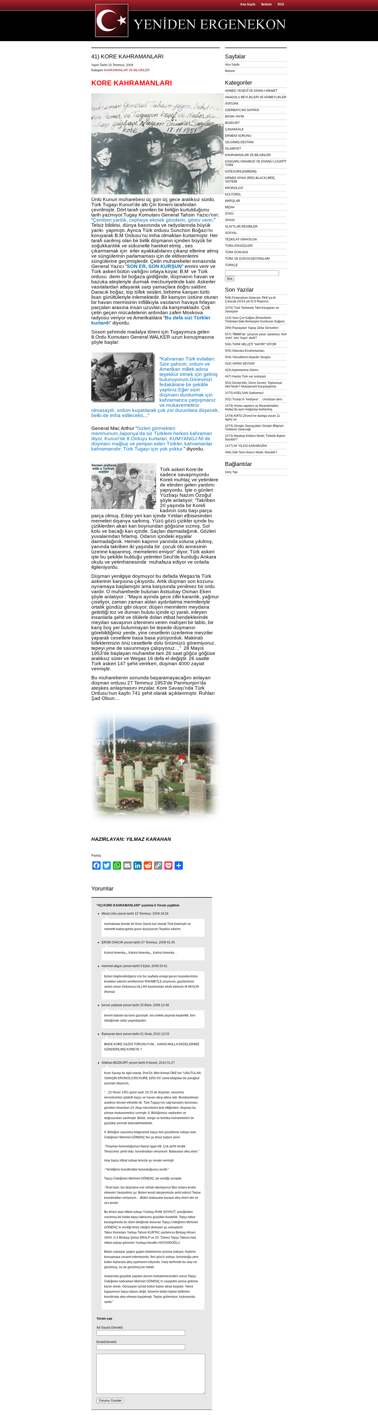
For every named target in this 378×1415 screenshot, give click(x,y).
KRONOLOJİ (234, 188)
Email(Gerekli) (106, 1342)
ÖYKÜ (229, 213)
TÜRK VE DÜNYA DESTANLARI (247, 258)
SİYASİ (230, 220)
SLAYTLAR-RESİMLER (241, 226)
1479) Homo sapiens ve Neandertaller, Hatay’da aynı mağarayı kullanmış (252, 407)
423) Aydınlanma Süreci (241, 370)
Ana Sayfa (247, 4)
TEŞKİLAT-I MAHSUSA (241, 239)
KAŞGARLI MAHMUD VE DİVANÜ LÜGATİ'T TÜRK (255, 163)
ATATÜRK (232, 103)
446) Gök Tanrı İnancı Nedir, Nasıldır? (251, 452)
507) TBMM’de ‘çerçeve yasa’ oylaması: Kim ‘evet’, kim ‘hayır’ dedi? (256, 336)
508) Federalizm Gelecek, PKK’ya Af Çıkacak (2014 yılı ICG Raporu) (250, 299)
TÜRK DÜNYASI (236, 252)
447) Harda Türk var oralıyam (245, 376)
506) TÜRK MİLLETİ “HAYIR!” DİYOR (250, 344)
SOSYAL (231, 233)
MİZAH (230, 207)
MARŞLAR (232, 201)
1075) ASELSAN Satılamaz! (244, 393)
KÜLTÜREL (233, 194)
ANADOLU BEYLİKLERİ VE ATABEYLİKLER (255, 97)
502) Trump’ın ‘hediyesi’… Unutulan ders (253, 399)
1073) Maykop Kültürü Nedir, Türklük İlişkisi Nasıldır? (255, 437)
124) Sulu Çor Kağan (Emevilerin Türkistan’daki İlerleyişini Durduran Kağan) (255, 319)
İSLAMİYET (233, 148)
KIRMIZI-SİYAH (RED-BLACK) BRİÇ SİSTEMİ (250, 179)
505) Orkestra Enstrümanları (244, 351)
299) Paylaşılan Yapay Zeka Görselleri (251, 328)
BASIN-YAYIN (234, 116)
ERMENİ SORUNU (238, 136)
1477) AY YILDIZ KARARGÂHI (246, 446)
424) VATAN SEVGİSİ (240, 363)
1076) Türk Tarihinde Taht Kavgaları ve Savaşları (252, 309)
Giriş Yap (231, 472)
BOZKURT (232, 123)
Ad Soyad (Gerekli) (109, 1327)
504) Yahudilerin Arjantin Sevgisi (248, 357)
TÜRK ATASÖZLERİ (239, 246)
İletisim (266, 4)
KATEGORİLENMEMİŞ (241, 171)
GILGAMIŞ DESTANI (239, 142)
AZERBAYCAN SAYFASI (242, 110)
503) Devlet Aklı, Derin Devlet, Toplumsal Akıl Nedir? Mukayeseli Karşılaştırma (253, 384)
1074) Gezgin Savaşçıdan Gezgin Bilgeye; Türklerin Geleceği (254, 427)
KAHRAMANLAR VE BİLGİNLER (127, 70)
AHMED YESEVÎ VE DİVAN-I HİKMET (251, 91)
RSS (281, 4)
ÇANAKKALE (234, 129)
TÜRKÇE (231, 265)
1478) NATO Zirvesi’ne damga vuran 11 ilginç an (252, 417)
